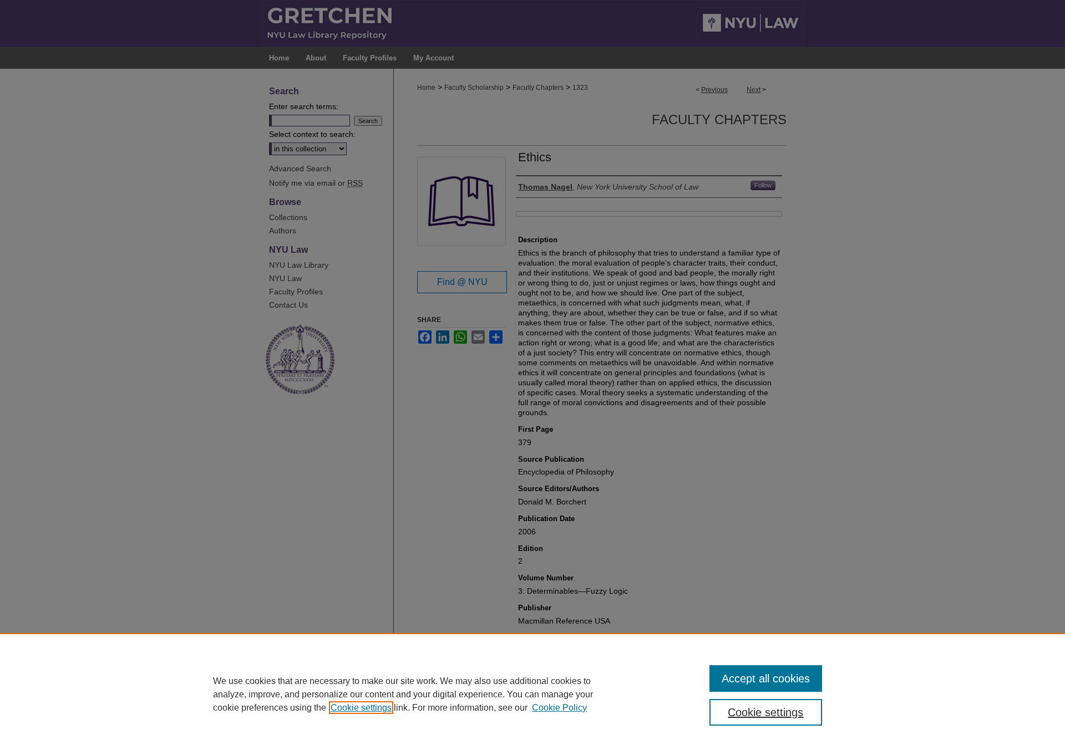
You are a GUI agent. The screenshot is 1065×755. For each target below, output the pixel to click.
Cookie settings (361, 707)
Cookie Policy (559, 707)
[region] (532, 694)
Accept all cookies (766, 678)
